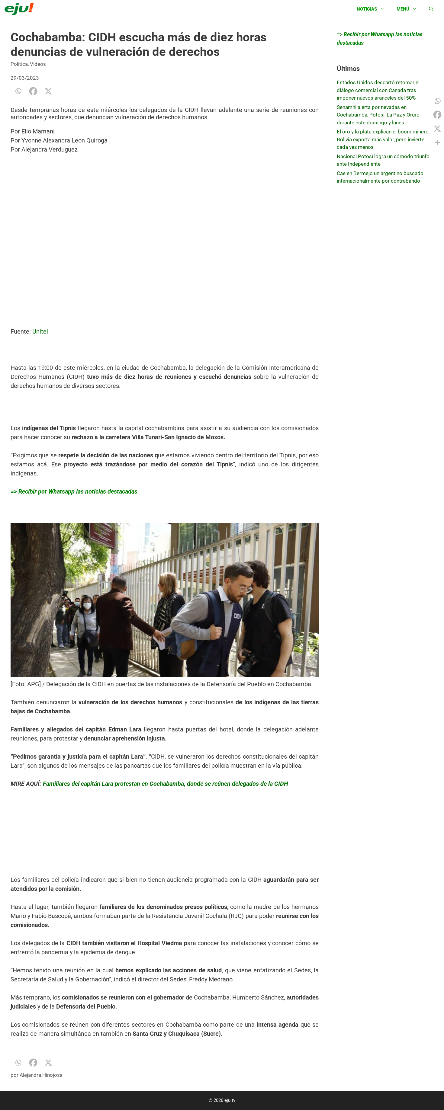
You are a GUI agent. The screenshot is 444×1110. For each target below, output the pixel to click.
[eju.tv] (21, 9)
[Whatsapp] (18, 91)
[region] (56, 835)
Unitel (40, 331)
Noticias (367, 9)
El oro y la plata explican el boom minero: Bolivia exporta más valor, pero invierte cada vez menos (383, 139)
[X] (48, 91)
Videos (38, 64)
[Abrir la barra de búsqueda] (431, 9)
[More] (437, 142)
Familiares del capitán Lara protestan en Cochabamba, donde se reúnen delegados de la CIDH (164, 783)
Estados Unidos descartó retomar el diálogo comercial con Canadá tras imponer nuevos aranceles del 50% (378, 90)
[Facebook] (33, 91)
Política (19, 64)
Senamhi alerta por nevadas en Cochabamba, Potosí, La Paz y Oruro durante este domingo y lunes (378, 115)
